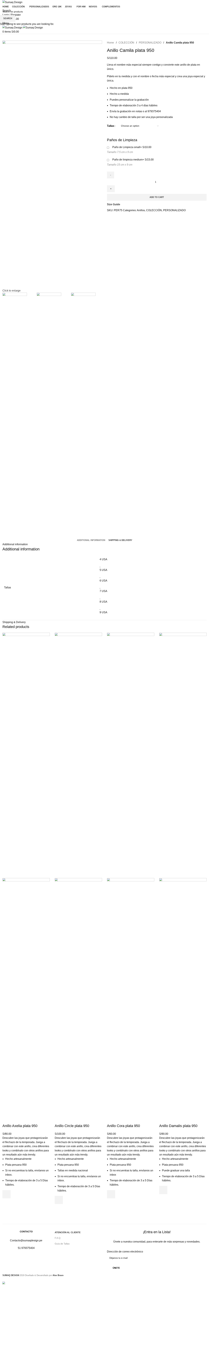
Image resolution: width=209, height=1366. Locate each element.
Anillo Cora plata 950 (123, 1126)
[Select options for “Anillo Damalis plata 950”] (163, 1190)
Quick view (6, 1202)
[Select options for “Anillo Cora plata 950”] (111, 1194)
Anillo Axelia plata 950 (19, 1126)
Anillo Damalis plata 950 (178, 1126)
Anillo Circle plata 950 (72, 1126)
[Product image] (26, 1000)
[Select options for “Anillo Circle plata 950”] (59, 1200)
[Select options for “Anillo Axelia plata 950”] (6, 1194)
